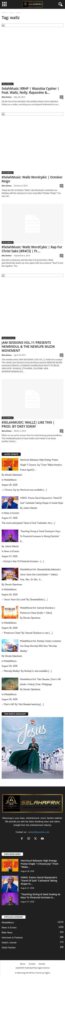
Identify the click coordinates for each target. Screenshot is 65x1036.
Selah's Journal (9, 942)
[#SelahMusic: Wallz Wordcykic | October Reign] (32, 143)
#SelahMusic (7, 84)
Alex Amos (6, 97)
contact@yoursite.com (38, 832)
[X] (36, 839)
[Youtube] (43, 839)
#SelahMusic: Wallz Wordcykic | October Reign (32, 179)
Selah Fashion (9, 947)
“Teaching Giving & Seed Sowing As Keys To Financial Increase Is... (40, 896)
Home (4, 12)
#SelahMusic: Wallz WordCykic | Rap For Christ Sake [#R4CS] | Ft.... (32, 249)
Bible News (7, 932)
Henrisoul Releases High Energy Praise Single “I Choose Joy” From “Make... (39, 863)
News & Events (8, 338)
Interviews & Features (12, 937)
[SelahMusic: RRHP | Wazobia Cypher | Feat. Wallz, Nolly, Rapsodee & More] (32, 54)
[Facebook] (22, 839)
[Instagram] (29, 839)
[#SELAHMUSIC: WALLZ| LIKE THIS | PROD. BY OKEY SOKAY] (32, 399)
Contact (32, 963)
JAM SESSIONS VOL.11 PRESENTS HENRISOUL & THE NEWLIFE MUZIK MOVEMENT (28, 346)
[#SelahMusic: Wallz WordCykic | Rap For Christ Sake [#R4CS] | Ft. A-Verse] (32, 224)
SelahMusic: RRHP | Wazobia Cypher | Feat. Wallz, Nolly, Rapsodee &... (30, 90)
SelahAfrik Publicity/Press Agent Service (33, 967)
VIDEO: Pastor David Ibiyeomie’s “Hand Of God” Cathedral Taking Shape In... (39, 880)
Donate (42, 963)
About (22, 963)
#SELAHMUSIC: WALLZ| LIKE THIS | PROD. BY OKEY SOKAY (28, 424)
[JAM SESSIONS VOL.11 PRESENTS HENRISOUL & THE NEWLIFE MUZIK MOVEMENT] (32, 306)
